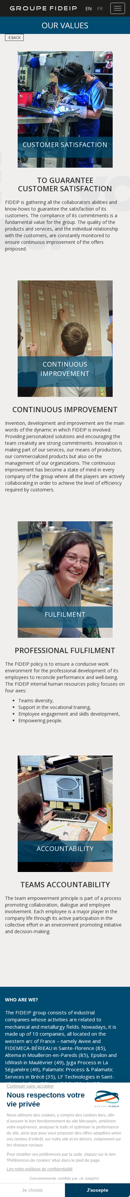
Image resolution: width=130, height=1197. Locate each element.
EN (88, 8)
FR (100, 8)
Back (16, 37)
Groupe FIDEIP (41, 8)
